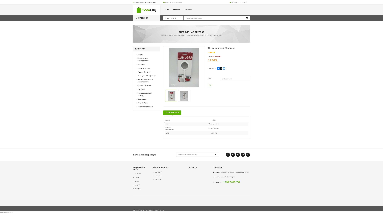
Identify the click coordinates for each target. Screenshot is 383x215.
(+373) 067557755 (150, 2)
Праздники (141, 89)
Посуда (140, 54)
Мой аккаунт (234, 2)
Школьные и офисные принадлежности (145, 81)
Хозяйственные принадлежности (143, 59)
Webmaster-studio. (148, 210)
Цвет (210, 78)
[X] (221, 68)
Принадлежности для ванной (145, 94)
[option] (184, 67)
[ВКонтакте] (218, 68)
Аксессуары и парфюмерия (147, 76)
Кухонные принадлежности (195, 35)
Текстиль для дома (144, 68)
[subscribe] (215, 154)
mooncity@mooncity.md (175, 2)
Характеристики (172, 112)
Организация (142, 99)
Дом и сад (141, 64)
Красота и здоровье (144, 85)
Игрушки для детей (144, 72)
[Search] (247, 18)
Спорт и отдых (143, 103)
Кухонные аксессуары (176, 35)
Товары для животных (145, 106)
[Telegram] (224, 68)
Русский (244, 2)
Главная (163, 35)
